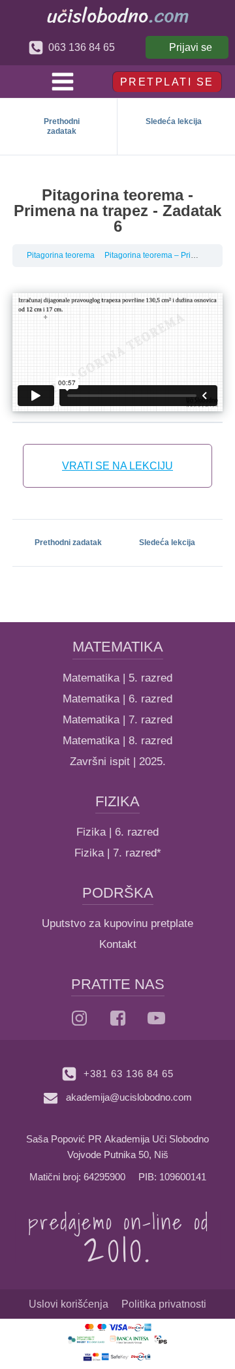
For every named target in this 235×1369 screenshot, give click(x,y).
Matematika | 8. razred (117, 740)
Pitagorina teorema (61, 255)
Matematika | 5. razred (117, 678)
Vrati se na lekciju (117, 465)
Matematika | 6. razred (117, 698)
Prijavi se (190, 47)
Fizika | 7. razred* (117, 852)
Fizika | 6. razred (117, 832)
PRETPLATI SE (167, 81)
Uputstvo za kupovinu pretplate (117, 923)
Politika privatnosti (163, 1304)
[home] (117, 15)
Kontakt (117, 944)
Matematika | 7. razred (117, 719)
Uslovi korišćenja (68, 1304)
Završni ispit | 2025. (118, 761)
